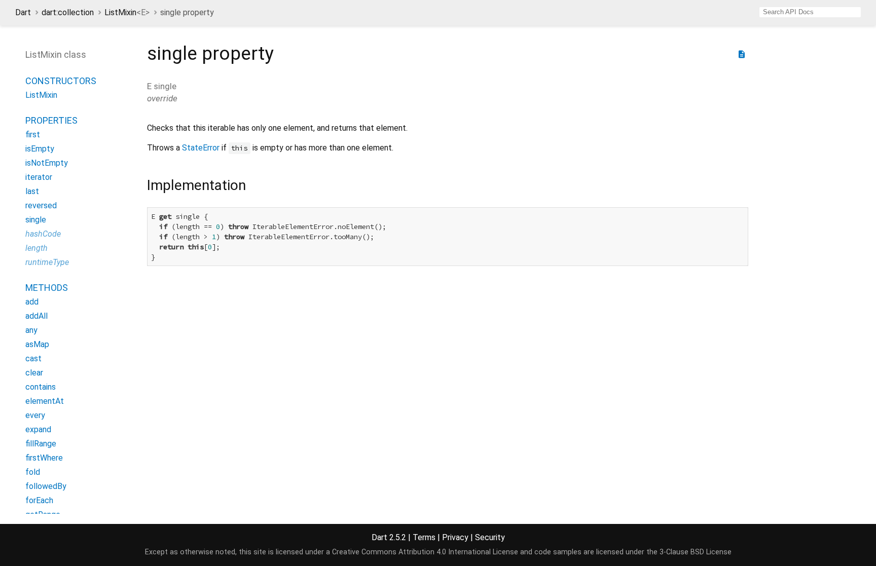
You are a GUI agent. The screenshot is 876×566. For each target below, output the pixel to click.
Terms (424, 537)
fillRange (40, 443)
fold (32, 472)
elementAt (44, 401)
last (32, 191)
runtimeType (47, 262)
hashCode (43, 234)
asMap (37, 344)
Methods (46, 287)
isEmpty (39, 149)
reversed (41, 205)
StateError (201, 148)
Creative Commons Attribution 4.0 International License (425, 552)
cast (33, 358)
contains (40, 387)
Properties (51, 120)
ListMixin (127, 12)
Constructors (60, 81)
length (36, 248)
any (31, 330)
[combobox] (810, 12)
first (32, 134)
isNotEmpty (46, 163)
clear (34, 373)
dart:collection (68, 12)
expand (38, 429)
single (35, 219)
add (32, 302)
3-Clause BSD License (696, 552)
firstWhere (44, 458)
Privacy (455, 537)
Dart (23, 12)
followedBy (45, 486)
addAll (36, 316)
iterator (38, 177)
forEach (39, 500)
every (35, 415)
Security (490, 537)
